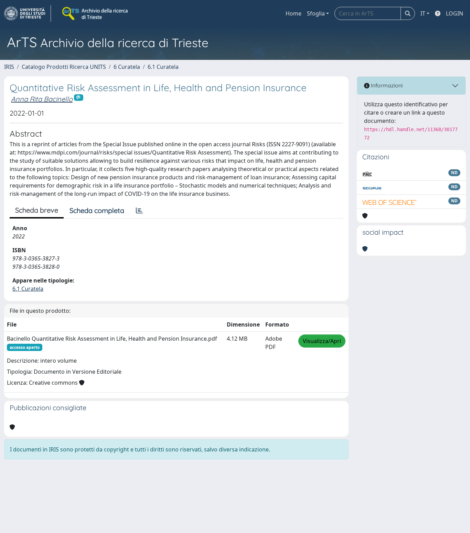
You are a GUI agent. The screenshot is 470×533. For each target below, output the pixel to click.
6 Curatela (127, 67)
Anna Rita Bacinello (42, 99)
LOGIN (454, 13)
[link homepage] (27, 13)
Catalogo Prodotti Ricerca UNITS (64, 67)
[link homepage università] (95, 13)
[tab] (139, 210)
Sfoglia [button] (316, 13)
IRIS (9, 67)
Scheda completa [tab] (97, 210)
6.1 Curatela (163, 67)
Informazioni (386, 85)
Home (293, 13)
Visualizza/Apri (322, 341)
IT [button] (422, 13)
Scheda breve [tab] (36, 210)
